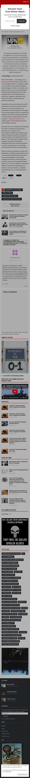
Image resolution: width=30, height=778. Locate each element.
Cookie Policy (8, 771)
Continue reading (15, 25)
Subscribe (22, 21)
